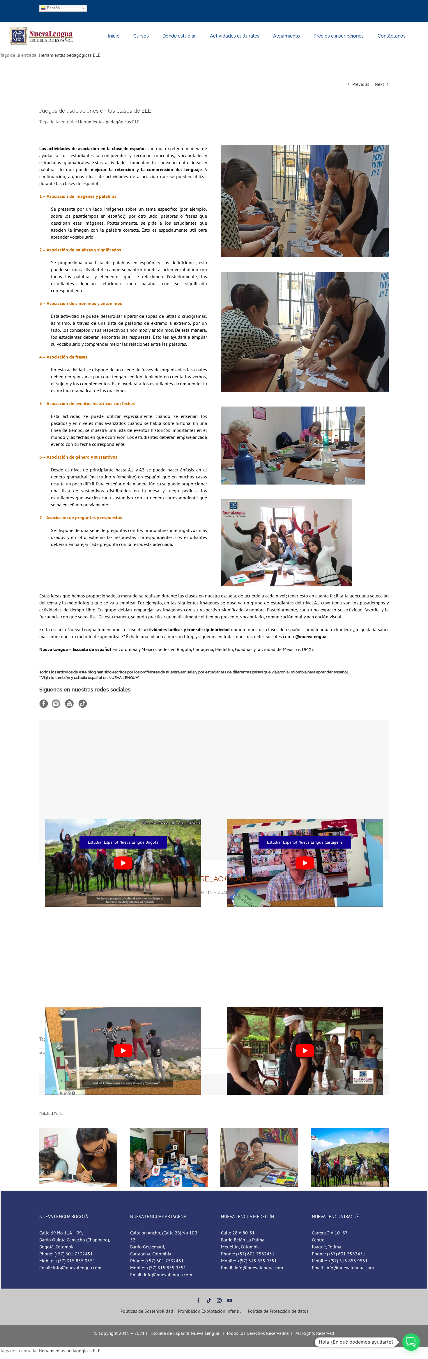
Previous (360, 84)
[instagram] (219, 1300)
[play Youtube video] (123, 1050)
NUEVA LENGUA (123, 677)
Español (53, 8)
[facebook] (198, 1300)
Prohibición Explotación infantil (209, 1311)
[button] (43, 1157)
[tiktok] (208, 1300)
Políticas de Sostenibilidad (146, 1311)
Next (379, 84)
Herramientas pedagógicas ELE (69, 55)
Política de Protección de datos (278, 1311)
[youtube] (229, 1300)
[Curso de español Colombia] (42, 29)
